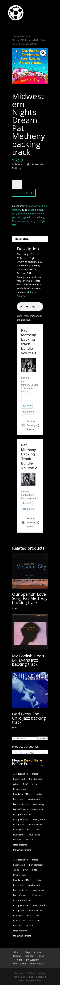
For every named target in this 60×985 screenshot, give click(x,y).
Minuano (16, 221)
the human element (22, 850)
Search (43, 738)
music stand (34, 834)
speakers (29, 839)
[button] (43, 53)
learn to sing (38, 804)
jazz (14, 213)
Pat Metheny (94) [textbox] (29, 753)
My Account (32, 959)
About (17, 952)
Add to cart (24, 192)
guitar (40, 209)
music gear (18, 829)
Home (15, 36)
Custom (38, 952)
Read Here (33, 760)
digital (34, 784)
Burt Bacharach (36, 779)
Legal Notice (37, 963)
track (14, 224)
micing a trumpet (21, 819)
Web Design (26, 980)
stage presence (20, 844)
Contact (29, 955)
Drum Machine (19, 789)
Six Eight (41, 221)
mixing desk (18, 824)
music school (19, 834)
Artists (23, 36)
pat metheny (29, 221)
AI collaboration (20, 774)
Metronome (37, 809)
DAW (25, 784)
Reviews (16, 955)
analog (35, 774)
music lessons (33, 829)
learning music (34, 799)
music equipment (36, 824)
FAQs (27, 952)
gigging (38, 794)
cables (16, 784)
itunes (33, 292)
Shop (41, 955)
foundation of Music (22, 794)
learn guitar (18, 799)
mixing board (39, 819)
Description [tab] (22, 238)
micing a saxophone (22, 814)
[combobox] (30, 752)
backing (32, 209)
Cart (19, 959)
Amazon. (21, 295)
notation (17, 839)
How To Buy (19, 963)
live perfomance (20, 809)
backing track (19, 779)
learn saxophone (21, 804)
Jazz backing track (33, 205)
